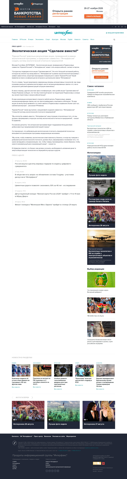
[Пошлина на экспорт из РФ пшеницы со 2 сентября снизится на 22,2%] (42, 376)
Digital (70, 39)
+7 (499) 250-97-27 (76, 450)
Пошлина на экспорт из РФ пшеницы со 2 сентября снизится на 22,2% (41, 381)
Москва (63, 39)
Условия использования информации (103, 468)
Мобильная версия (7, 26)
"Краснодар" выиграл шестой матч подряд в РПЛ (83, 380)
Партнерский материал (94, 126)
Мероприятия (71, 436)
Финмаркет (52, 26)
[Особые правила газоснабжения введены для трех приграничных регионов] (63, 376)
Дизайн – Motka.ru (97, 471)
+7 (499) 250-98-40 (63, 450)
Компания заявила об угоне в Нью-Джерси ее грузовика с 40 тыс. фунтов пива (20, 381)
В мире (30, 39)
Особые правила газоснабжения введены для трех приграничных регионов (60, 382)
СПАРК (15, 461)
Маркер (15, 467)
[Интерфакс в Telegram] (49, 471)
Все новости (16, 387)
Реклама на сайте (58, 436)
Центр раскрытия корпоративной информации (58, 467)
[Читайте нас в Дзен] (47, 471)
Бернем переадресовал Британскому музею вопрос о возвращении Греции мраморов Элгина (105, 382)
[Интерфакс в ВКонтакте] (52, 471)
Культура (55, 39)
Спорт (48, 39)
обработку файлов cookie (91, 448)
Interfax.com (30, 26)
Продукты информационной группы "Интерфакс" (40, 455)
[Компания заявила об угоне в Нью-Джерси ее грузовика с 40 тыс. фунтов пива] (21, 376)
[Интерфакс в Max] (58, 471)
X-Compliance (16, 463)
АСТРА (14, 468)
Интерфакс (63, 33)
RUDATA (48, 465)
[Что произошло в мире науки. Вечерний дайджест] (101, 287)
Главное (15, 39)
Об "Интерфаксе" (20, 26)
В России (23, 39)
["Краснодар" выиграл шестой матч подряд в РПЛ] (84, 376)
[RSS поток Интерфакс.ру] (55, 471)
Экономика (39, 39)
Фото (92, 39)
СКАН (47, 463)
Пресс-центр (16, 46)
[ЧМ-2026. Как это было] (101, 313)
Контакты (15, 436)
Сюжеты (85, 39)
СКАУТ (14, 465)
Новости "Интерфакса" (52, 461)
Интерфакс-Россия (41, 26)
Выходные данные (98, 469)
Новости (77, 39)
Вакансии (47, 436)
